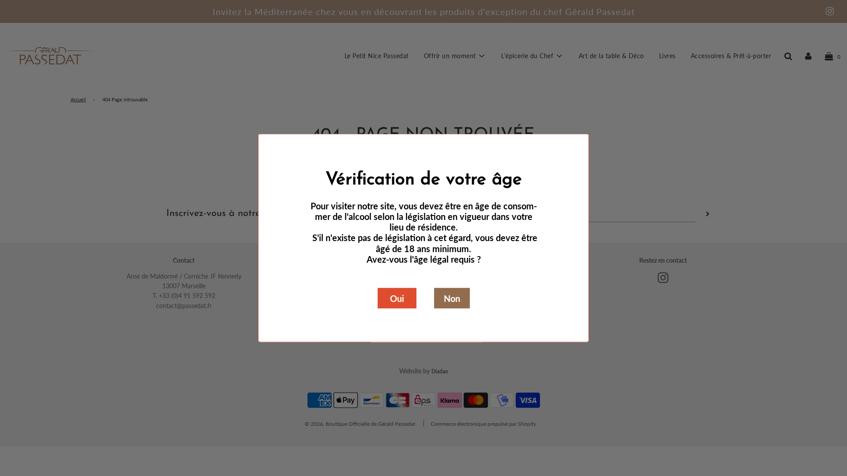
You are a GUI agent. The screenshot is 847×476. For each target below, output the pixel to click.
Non (452, 298)
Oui (397, 298)
